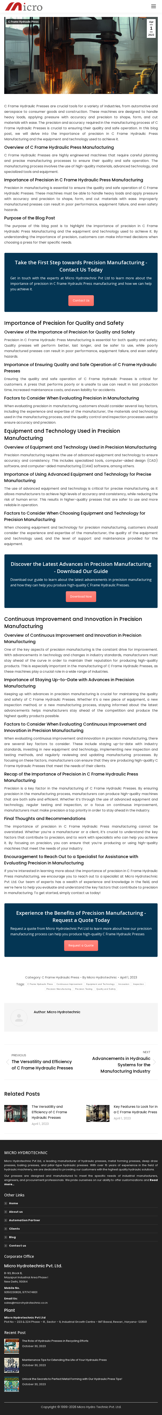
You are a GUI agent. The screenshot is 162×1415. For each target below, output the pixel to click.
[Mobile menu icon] (153, 6)
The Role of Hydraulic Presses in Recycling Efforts (55, 1341)
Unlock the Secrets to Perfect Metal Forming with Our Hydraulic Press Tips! (72, 1379)
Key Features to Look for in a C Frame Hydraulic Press (136, 1109)
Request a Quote (81, 945)
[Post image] (15, 1113)
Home (13, 1203)
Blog (12, 1237)
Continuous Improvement (69, 984)
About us (16, 1212)
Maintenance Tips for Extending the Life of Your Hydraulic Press (64, 1360)
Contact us (17, 1246)
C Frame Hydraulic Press (23, 21)
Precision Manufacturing (58, 989)
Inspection (138, 984)
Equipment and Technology (100, 984)
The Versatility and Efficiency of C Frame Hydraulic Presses (49, 1112)
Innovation (123, 984)
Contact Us (81, 300)
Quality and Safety (106, 989)
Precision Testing (84, 989)
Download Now (81, 596)
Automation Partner (24, 1220)
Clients (14, 1229)
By (99, 977)
